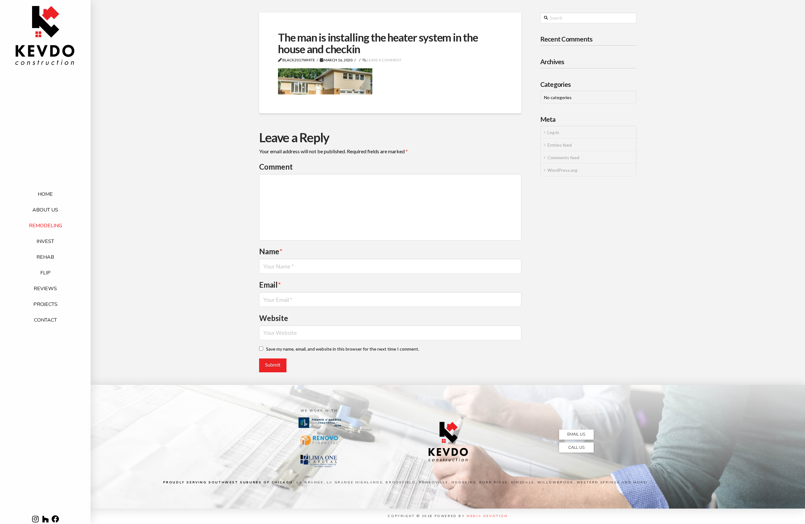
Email (270, 284)
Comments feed (563, 157)
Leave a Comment (384, 60)
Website (273, 318)
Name (270, 251)
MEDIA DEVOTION (487, 516)
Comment (276, 166)
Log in (553, 132)
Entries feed (559, 145)
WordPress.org (562, 170)
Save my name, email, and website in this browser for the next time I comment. (342, 349)
